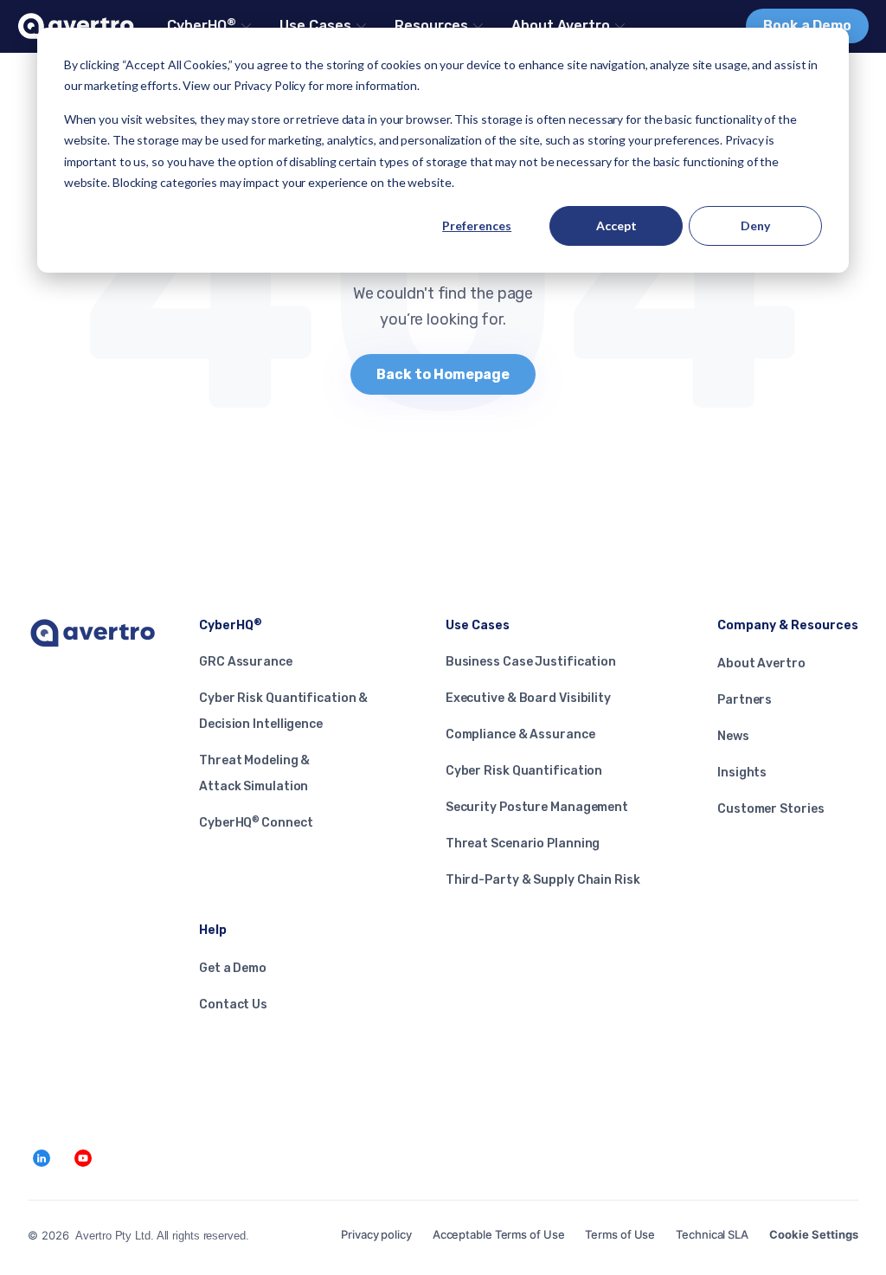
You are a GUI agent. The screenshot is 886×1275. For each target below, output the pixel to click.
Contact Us (233, 1004)
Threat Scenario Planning (523, 843)
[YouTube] (83, 1158)
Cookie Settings (813, 1234)
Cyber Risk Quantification (524, 770)
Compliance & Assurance (520, 734)
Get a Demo (232, 968)
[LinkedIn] (41, 1158)
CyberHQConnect (255, 822)
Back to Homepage (443, 374)
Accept (616, 225)
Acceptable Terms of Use (499, 1234)
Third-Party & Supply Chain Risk (543, 880)
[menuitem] (207, 26)
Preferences (476, 225)
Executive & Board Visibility (528, 698)
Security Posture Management (537, 807)
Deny (755, 225)
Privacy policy (376, 1234)
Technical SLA (712, 1234)
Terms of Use (620, 1234)
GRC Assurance (245, 661)
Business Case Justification (531, 661)
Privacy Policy (270, 85)
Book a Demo (807, 25)
